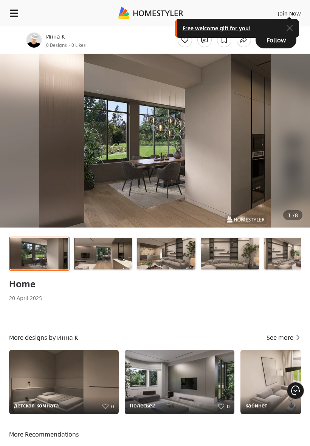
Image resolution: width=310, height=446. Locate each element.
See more (281, 337)
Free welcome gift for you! (217, 28)
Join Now (289, 13)
